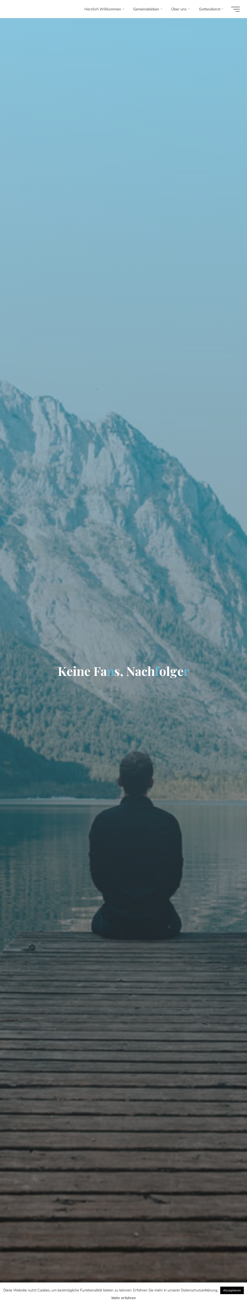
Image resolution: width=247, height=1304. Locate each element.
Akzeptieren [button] (232, 1290)
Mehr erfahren (123, 1298)
